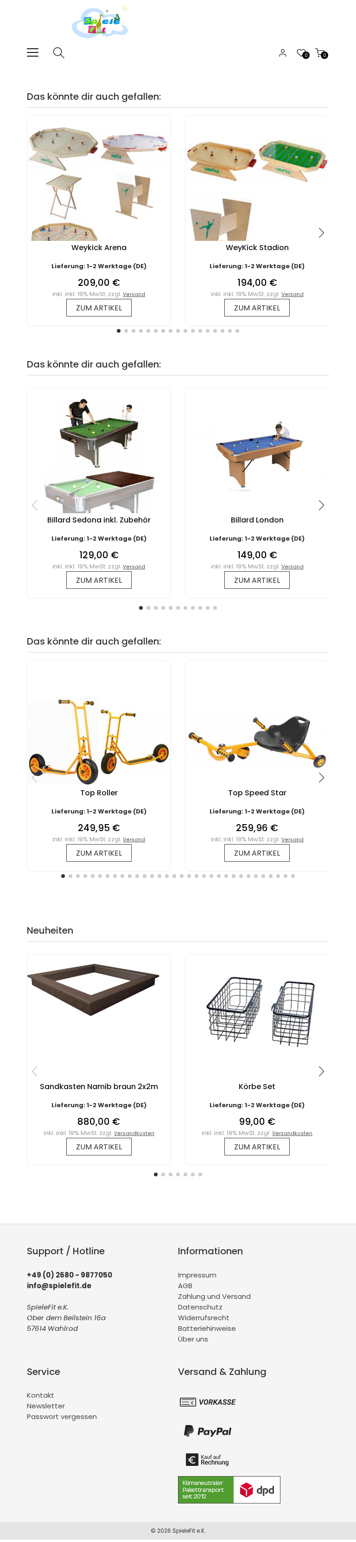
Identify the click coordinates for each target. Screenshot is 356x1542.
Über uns (193, 1339)
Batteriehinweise (207, 1328)
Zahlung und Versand (214, 1296)
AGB (185, 1285)
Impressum (197, 1275)
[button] (119, 331)
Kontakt (40, 1395)
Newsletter (46, 1406)
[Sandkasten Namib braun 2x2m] (99, 1019)
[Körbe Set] (257, 1057)
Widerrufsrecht (203, 1318)
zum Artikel (99, 308)
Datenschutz (200, 1307)
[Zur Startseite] (102, 41)
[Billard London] (257, 490)
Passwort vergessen (62, 1416)
